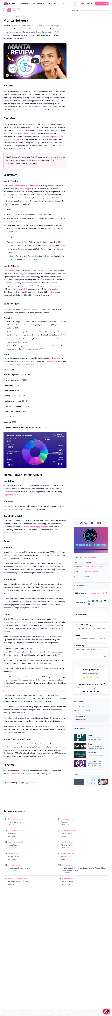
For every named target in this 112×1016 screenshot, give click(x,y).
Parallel (19, 773)
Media (76, 774)
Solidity (14, 221)
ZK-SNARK (26, 277)
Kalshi (90, 744)
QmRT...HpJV (91, 566)
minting (50, 292)
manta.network (67, 879)
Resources (52, 3)
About (62, 3)
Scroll (19, 189)
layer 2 (13, 185)
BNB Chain (19, 533)
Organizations (90, 557)
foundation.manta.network (18, 879)
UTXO (25, 289)
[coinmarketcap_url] (89, 605)
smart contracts (49, 245)
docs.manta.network (15, 819)
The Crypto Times (95, 761)
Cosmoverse (93, 753)
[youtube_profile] (93, 601)
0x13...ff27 (102, 566)
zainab (87, 707)
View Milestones (91, 572)
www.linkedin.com (67, 842)
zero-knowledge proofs (35, 527)
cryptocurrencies (11, 495)
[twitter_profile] (89, 601)
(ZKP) (47, 527)
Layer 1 (88, 562)
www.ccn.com (67, 865)
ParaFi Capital (9, 364)
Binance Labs (58, 136)
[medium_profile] (105, 601)
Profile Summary (79, 585)
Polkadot (42, 270)
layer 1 (12, 270)
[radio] (84, 677)
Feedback (77, 662)
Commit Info (78, 701)
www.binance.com (14, 865)
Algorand (29, 133)
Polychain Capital (14, 139)
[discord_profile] (97, 601)
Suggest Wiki (102, 3)
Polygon (28, 189)
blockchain (20, 185)
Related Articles (79, 728)
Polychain (53, 361)
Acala (13, 773)
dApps (62, 245)
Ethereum (36, 185)
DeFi (31, 97)
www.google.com (67, 819)
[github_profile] (101, 601)
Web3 (57, 32)
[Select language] (89, 3)
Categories (23, 3)
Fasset (90, 735)
